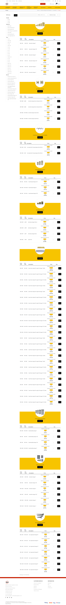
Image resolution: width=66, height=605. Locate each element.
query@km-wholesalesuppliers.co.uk (15, 595)
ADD (58, 43)
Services (49, 586)
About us (49, 583)
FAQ (48, 584)
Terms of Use (36, 590)
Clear (16, 15)
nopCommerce (8, 603)
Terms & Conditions (37, 583)
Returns (35, 587)
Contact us (50, 587)
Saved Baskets (47, 0)
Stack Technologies (23, 602)
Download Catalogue (38, 589)
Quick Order (42, 0)
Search (42, 3)
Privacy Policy (36, 584)
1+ (44, 42)
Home (38, 10)
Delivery (35, 586)
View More (40, 33)
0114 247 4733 (9, 592)
